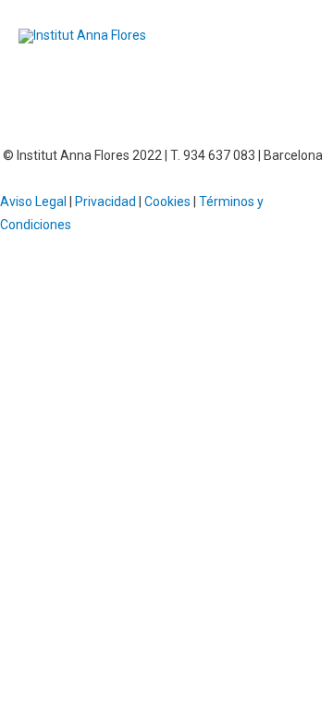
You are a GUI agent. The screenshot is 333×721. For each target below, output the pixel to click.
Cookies (167, 201)
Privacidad (105, 201)
